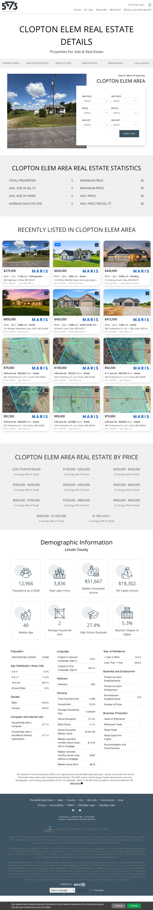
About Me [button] (101, 9)
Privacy (42, 805)
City (81, 800)
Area (120, 800)
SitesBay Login (107, 805)
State (60, 800)
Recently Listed (63, 63)
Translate (99, 890)
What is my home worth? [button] (138, 9)
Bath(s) (114, 108)
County (71, 800)
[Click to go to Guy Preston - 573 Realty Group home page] (9, 6)
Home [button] (77, 9)
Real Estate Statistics (37, 63)
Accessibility (56, 805)
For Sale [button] (88, 9)
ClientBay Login (86, 805)
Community (107, 800)
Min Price (86, 96)
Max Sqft (115, 120)
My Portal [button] (115, 9)
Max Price (116, 96)
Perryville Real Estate (41, 800)
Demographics (115, 63)
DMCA (70, 805)
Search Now (129, 133)
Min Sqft (86, 120)
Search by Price (89, 63)
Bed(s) (85, 108)
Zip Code (92, 800)
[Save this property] (46, 245)
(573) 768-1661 (136, 4)
